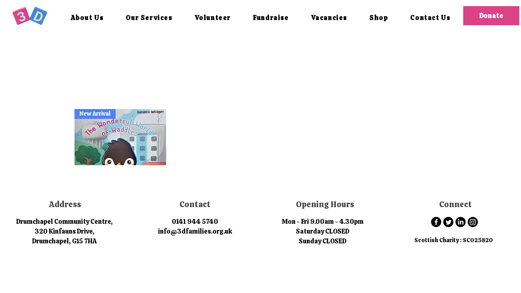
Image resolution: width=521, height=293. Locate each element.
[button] (87, 18)
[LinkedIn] (460, 222)
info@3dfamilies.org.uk (195, 231)
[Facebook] (436, 222)
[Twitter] (448, 222)
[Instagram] (473, 222)
